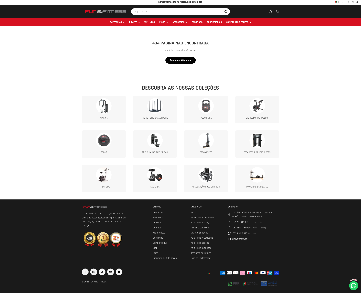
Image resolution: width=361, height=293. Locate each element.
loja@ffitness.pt (239, 239)
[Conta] (270, 11)
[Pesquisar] (226, 11)
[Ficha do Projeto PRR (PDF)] (252, 283)
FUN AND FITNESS (98, 281)
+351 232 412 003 (248, 222)
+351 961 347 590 (249, 227)
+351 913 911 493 (244, 233)
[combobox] (180, 11)
